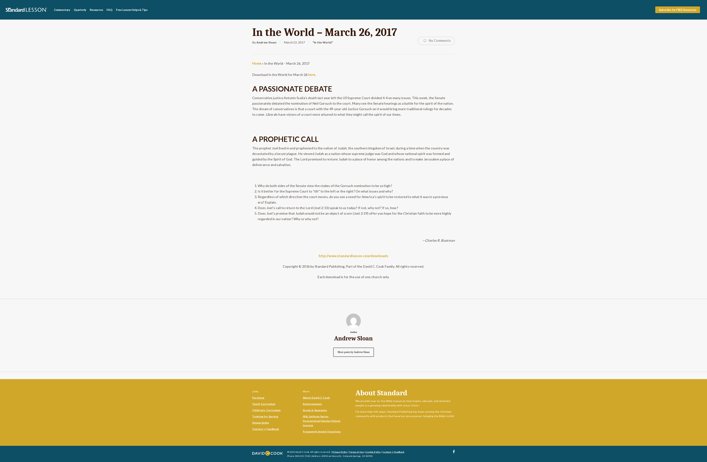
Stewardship (260, 422)
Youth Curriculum (263, 403)
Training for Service (265, 416)
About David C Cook (316, 397)
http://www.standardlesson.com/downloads (353, 256)
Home (256, 63)
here (311, 75)
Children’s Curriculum (266, 410)
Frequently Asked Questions (322, 431)
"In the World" (323, 42)
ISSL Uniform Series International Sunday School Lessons (321, 421)
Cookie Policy (373, 452)
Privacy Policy (339, 452)
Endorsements (312, 403)
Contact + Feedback (265, 428)
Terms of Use (356, 452)
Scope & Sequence (315, 410)
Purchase (258, 397)
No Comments (439, 40)
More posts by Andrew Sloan (354, 352)
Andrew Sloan (266, 42)
